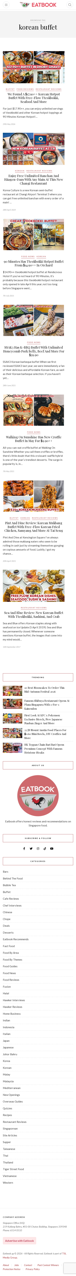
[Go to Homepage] (38, 5)
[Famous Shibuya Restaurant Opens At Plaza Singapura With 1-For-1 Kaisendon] (12, 705)
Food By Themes (12, 959)
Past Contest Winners (48, 1265)
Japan (6, 1040)
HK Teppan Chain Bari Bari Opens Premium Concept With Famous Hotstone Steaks (44, 748)
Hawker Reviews (12, 1006)
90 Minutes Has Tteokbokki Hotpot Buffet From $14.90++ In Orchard (34, 263)
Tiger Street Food (13, 1169)
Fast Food (9, 946)
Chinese (7, 912)
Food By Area (11, 952)
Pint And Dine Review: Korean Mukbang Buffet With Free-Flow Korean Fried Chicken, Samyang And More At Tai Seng (33, 527)
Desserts (8, 932)
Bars (5, 871)
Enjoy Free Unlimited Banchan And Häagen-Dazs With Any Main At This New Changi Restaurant (33, 179)
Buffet (10, 89)
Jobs (16, 1265)
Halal (6, 993)
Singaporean (10, 1128)
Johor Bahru (10, 1054)
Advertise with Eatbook (19, 1240)
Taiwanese (9, 1148)
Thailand (8, 1162)
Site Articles (10, 1135)
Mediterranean (12, 1087)
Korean (20, 171)
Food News (28, 256)
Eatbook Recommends (16, 939)
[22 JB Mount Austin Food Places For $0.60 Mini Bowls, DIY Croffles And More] (12, 734)
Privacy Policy (33, 1269)
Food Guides (10, 966)
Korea (6, 1060)
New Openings (11, 1094)
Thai (5, 1155)
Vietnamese (10, 1175)
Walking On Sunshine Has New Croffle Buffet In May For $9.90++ (34, 439)
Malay (6, 1074)
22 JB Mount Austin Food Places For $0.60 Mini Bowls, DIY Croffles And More (45, 734)
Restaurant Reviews (49, 89)
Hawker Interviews (14, 1000)
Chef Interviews (12, 905)
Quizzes (7, 1108)
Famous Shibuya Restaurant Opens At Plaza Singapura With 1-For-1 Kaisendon (46, 704)
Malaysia (8, 1081)
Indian (6, 1020)
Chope (6, 919)
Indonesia (8, 1027)
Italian (6, 1033)
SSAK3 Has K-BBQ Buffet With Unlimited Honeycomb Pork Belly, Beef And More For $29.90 (33, 351)
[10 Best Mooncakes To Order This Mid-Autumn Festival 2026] (12, 691)
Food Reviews (25, 89)
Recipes (7, 1115)
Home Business (12, 1013)
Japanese (8, 1047)
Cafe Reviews (11, 898)
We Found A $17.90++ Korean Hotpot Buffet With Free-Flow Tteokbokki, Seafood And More (34, 98)
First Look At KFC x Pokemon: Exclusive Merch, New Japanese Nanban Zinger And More (43, 719)
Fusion (7, 986)
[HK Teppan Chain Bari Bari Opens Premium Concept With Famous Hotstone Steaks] (12, 749)
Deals (6, 925)
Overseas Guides (13, 1101)
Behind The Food (13, 878)
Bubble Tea (9, 885)
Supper (7, 1142)
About (6, 1265)
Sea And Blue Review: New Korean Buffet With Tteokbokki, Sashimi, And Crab (33, 615)
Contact (28, 1265)
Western (8, 1182)
